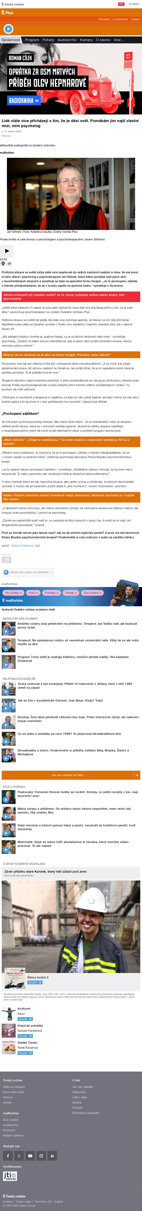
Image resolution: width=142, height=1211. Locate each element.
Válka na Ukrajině (14, 1087)
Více (119, 40)
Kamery (135, 19)
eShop (7, 1102)
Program (103, 19)
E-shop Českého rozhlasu (24, 864)
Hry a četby (12, 592)
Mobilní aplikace (13, 1135)
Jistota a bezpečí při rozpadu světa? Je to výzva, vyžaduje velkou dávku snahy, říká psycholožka (63, 296)
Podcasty (9, 1130)
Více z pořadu (14, 787)
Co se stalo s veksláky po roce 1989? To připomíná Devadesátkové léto (69, 733)
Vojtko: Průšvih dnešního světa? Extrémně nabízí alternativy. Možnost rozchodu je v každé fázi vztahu (68, 497)
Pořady (48, 40)
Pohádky (50, 592)
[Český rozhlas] (13, 4)
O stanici (103, 40)
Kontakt (77, 1107)
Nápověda (79, 1092)
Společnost (11, 40)
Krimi (32, 592)
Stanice (8, 1097)
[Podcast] (3, 263)
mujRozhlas (9, 584)
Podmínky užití (42, 1201)
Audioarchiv (120, 19)
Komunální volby (13, 1092)
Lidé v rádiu (79, 1097)
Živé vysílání (91, 592)
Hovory (6, 136)
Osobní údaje (23, 1201)
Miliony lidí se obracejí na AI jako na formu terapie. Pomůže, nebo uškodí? (57, 355)
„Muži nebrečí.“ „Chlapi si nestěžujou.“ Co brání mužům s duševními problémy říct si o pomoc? (66, 441)
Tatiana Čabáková (22, 545)
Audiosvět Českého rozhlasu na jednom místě (28, 609)
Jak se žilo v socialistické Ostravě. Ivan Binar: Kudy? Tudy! (60, 700)
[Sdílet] (9, 263)
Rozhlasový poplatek (85, 1113)
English (59, 1201)
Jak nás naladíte (82, 1087)
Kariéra (76, 1102)
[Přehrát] (6, 251)
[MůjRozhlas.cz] (7, 153)
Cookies (7, 1201)
